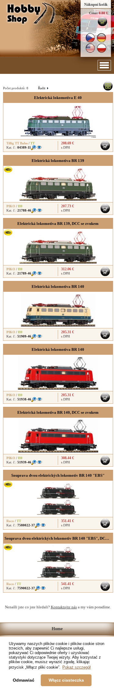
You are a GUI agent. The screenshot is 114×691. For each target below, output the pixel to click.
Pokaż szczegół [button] (76, 667)
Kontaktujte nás (64, 607)
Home (57, 629)
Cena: (93, 13)
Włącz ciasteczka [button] (66, 680)
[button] (104, 65)
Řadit (43, 88)
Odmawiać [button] (23, 680)
